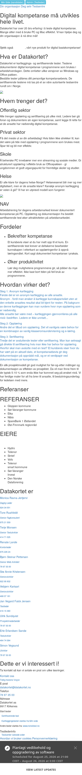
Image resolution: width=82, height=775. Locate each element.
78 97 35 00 (7, 695)
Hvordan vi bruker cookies (15, 738)
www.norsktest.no (31, 725)
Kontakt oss (7, 676)
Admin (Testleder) (36, 2)
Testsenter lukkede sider (13, 734)
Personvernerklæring (44, 738)
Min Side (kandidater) (12, 2)
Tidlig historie (7, 679)
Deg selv (26, 6)
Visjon (17, 679)
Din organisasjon (10, 6)
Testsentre (38, 6)
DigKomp (19, 47)
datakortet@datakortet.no (15, 687)
